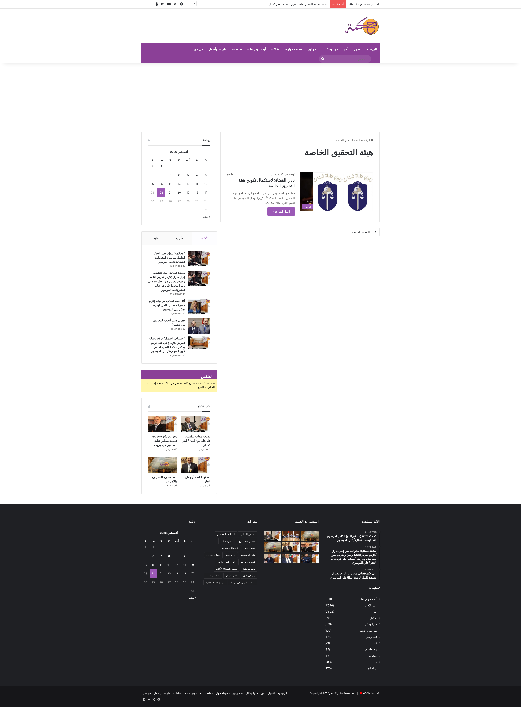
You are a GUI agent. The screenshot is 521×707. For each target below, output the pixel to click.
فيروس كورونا (248, 561)
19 (188, 192)
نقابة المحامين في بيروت (242, 582)
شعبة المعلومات (230, 547)
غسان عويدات (213, 554)
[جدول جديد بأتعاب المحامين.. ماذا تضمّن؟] (199, 326)
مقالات (275, 49)
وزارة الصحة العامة (215, 582)
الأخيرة (179, 238)
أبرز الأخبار (370, 605)
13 (179, 183)
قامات (373, 643)
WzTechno (369, 693)
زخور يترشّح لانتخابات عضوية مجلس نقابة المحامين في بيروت (164, 440)
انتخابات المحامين (226, 534)
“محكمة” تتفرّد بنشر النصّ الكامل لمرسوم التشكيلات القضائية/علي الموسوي (169, 257)
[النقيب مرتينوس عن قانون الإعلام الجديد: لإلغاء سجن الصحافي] (291, 536)
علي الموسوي (248, 554)
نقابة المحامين (213, 575)
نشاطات (237, 49)
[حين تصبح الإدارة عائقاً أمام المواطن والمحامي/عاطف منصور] (291, 558)
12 (188, 183)
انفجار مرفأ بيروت (246, 541)
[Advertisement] (260, 97)
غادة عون (230, 554)
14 (170, 183)
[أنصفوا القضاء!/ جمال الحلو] (195, 465)
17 (206, 192)
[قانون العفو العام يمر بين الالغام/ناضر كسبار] (272, 558)
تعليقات (154, 238)
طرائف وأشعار (217, 49)
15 (161, 183)
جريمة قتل (226, 541)
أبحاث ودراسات (256, 49)
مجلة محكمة (249, 568)
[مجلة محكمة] (362, 26)
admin (288, 174)
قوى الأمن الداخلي (226, 561)
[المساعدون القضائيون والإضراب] (162, 465)
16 (152, 183)
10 (205, 183)
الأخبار (357, 49)
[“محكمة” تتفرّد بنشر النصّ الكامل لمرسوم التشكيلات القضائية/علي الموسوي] (199, 258)
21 (170, 192)
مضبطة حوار (295, 49)
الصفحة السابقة (361, 232)
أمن (346, 49)
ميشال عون (249, 575)
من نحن (198, 49)
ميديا (374, 662)
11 (197, 183)
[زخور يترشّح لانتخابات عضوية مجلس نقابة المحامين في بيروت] (162, 424)
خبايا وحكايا (331, 49)
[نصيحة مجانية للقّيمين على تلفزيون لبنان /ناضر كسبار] (195, 424)
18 (196, 192)
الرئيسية (372, 49)
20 (179, 192)
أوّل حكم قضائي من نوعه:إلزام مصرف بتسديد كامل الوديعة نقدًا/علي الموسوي (167, 305)
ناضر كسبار (232, 575)
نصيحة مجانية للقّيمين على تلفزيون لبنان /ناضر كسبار (196, 440)
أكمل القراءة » (281, 211)
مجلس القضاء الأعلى (226, 568)
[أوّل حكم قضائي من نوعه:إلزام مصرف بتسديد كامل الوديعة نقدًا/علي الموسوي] (199, 306)
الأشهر (204, 238)
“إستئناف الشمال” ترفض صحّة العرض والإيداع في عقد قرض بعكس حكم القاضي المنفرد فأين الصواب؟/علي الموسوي (167, 344)
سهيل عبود (249, 547)
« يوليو (206, 216)
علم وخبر (313, 49)
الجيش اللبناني (247, 534)
